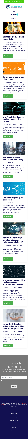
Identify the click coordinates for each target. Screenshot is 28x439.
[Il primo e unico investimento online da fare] (14, 68)
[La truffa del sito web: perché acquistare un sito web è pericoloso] (14, 108)
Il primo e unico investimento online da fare (13, 78)
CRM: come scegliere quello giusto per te (13, 198)
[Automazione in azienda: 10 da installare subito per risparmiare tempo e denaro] (14, 271)
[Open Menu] (14, 12)
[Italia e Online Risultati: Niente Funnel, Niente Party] (14, 148)
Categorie (13, 18)
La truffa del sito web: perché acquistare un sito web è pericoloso (13, 119)
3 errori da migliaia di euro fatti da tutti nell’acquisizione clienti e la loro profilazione (13, 326)
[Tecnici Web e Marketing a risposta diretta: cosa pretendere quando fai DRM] (14, 228)
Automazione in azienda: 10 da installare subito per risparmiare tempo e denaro (14, 282)
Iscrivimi (14, 386)
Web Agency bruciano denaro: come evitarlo (14, 38)
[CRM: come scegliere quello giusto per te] (14, 188)
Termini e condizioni (14, 423)
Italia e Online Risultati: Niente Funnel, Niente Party (13, 158)
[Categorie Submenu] (17, 18)
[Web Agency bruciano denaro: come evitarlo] (14, 28)
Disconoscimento (14, 430)
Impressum (14, 410)
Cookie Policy (14, 413)
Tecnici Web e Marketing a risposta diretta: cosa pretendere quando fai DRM (13, 240)
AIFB (20, 403)
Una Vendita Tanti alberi (14, 420)
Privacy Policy (14, 417)
